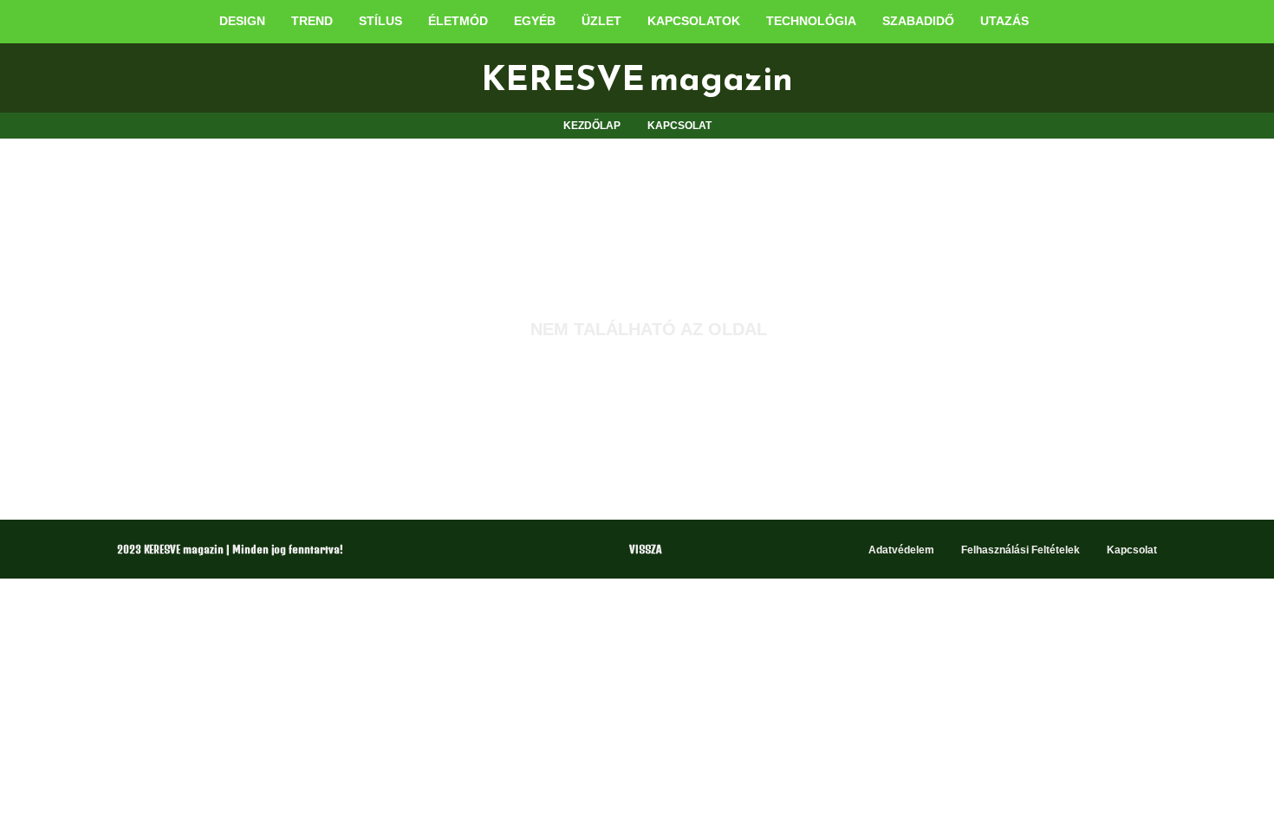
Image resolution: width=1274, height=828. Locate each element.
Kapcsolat (1132, 550)
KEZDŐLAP (592, 126)
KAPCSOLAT (679, 126)
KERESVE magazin (637, 78)
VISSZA (645, 549)
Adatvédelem (901, 550)
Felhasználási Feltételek (1020, 550)
